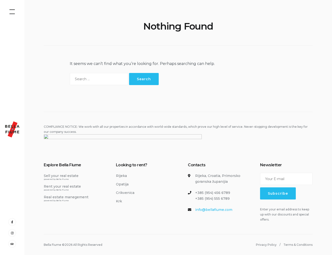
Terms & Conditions (298, 245)
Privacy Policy (266, 245)
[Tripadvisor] (12, 243)
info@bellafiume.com (213, 209)
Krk (119, 201)
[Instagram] (12, 233)
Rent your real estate (62, 187)
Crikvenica (125, 193)
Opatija (122, 184)
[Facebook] (12, 222)
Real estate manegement (66, 198)
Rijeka (121, 176)
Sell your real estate (61, 177)
